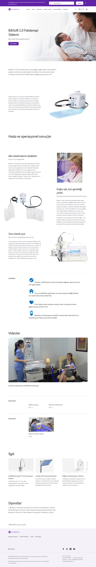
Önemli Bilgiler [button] (57, 9)
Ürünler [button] (28, 9)
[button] (76, 9)
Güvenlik (64, 559)
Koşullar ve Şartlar (13, 536)
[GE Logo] (13, 9)
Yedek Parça (71, 561)
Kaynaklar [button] (39, 9)
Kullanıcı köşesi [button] (48, 9)
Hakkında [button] (65, 9)
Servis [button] (33, 9)
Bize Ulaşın (38, 536)
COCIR (32, 536)
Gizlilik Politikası (24, 536)
